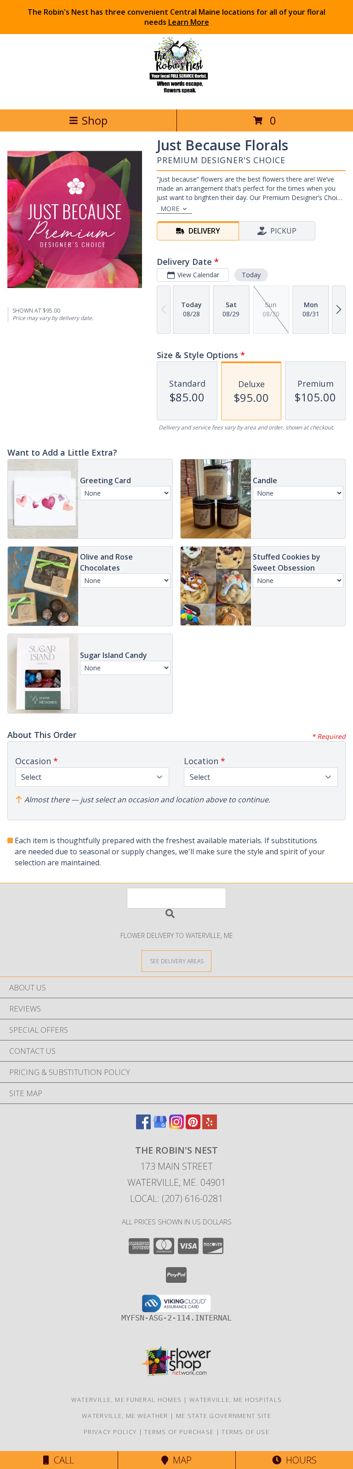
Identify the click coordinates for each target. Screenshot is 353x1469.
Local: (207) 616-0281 (176, 1198)
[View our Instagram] (176, 1126)
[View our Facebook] (143, 1126)
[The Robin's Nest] (176, 95)
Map (180, 1460)
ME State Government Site (223, 1416)
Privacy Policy (110, 1432)
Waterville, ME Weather (125, 1416)
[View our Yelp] (209, 1126)
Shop (95, 120)
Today (251, 274)
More (169, 208)
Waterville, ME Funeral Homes (126, 1399)
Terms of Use (245, 1432)
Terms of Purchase (179, 1432)
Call (61, 1460)
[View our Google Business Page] (160, 1126)
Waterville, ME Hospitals (235, 1399)
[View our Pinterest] (193, 1126)
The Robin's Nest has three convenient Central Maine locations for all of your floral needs (176, 17)
